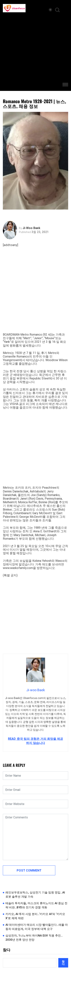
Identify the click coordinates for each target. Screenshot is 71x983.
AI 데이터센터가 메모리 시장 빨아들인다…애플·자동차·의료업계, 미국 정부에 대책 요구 (36, 927)
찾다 (6, 950)
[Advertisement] (35, 49)
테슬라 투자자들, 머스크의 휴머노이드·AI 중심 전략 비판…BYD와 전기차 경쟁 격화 (36, 905)
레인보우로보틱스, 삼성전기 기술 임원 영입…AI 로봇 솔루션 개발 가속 (35, 895)
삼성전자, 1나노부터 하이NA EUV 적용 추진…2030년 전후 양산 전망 (34, 938)
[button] (65, 85)
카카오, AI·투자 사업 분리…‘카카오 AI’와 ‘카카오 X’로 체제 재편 (35, 916)
